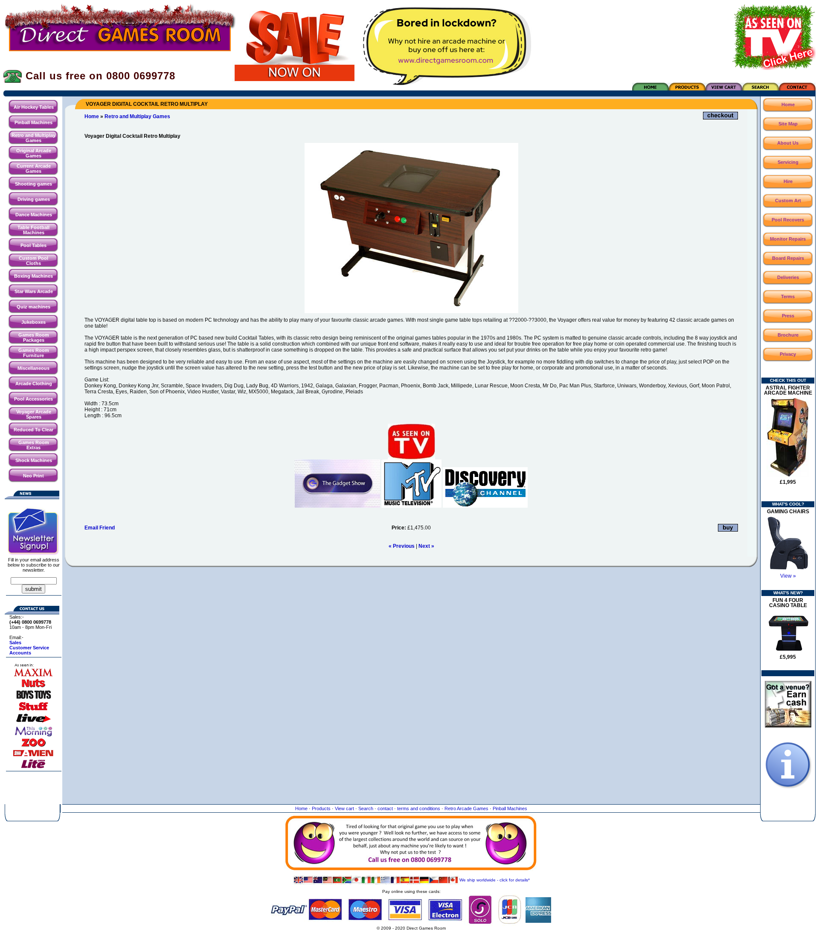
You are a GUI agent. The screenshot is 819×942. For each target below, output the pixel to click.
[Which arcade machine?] (788, 786)
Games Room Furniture (33, 353)
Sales (15, 642)
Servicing (788, 162)
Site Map (788, 123)
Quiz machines (33, 306)
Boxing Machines (33, 276)
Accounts (20, 652)
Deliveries (788, 277)
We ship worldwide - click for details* (494, 880)
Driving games (33, 199)
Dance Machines (33, 214)
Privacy (788, 354)
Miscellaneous (33, 368)
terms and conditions (418, 808)
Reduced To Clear (33, 429)
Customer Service (29, 647)
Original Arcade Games (33, 153)
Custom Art (788, 200)
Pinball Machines (33, 122)
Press (788, 315)
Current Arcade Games (34, 168)
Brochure (788, 334)
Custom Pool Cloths (33, 261)
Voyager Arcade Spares (33, 414)
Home (91, 116)
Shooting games (33, 183)
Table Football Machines (33, 230)
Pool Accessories (33, 398)
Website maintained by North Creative (411, 937)
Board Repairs (788, 258)
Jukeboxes (33, 322)
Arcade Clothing (33, 383)
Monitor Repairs (788, 238)
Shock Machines (33, 460)
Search (365, 808)
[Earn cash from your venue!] (788, 725)
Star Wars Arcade (34, 291)
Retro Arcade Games (466, 808)
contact (385, 808)
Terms (788, 296)
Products (321, 808)
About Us (788, 142)
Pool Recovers (788, 219)
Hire (788, 181)
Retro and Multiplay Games (33, 138)
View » (788, 576)
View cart (344, 808)
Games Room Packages (33, 337)
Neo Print (33, 475)
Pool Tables (33, 245)
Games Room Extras (33, 445)
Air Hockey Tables (34, 107)
